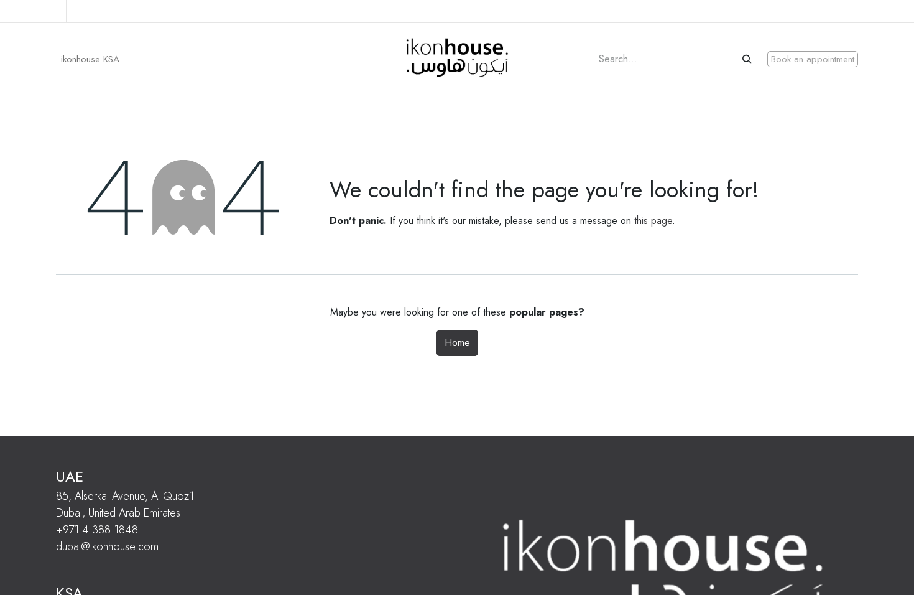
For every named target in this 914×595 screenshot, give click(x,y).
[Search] (748, 59)
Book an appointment (812, 59)
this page (653, 220)
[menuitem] (90, 59)
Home (457, 342)
